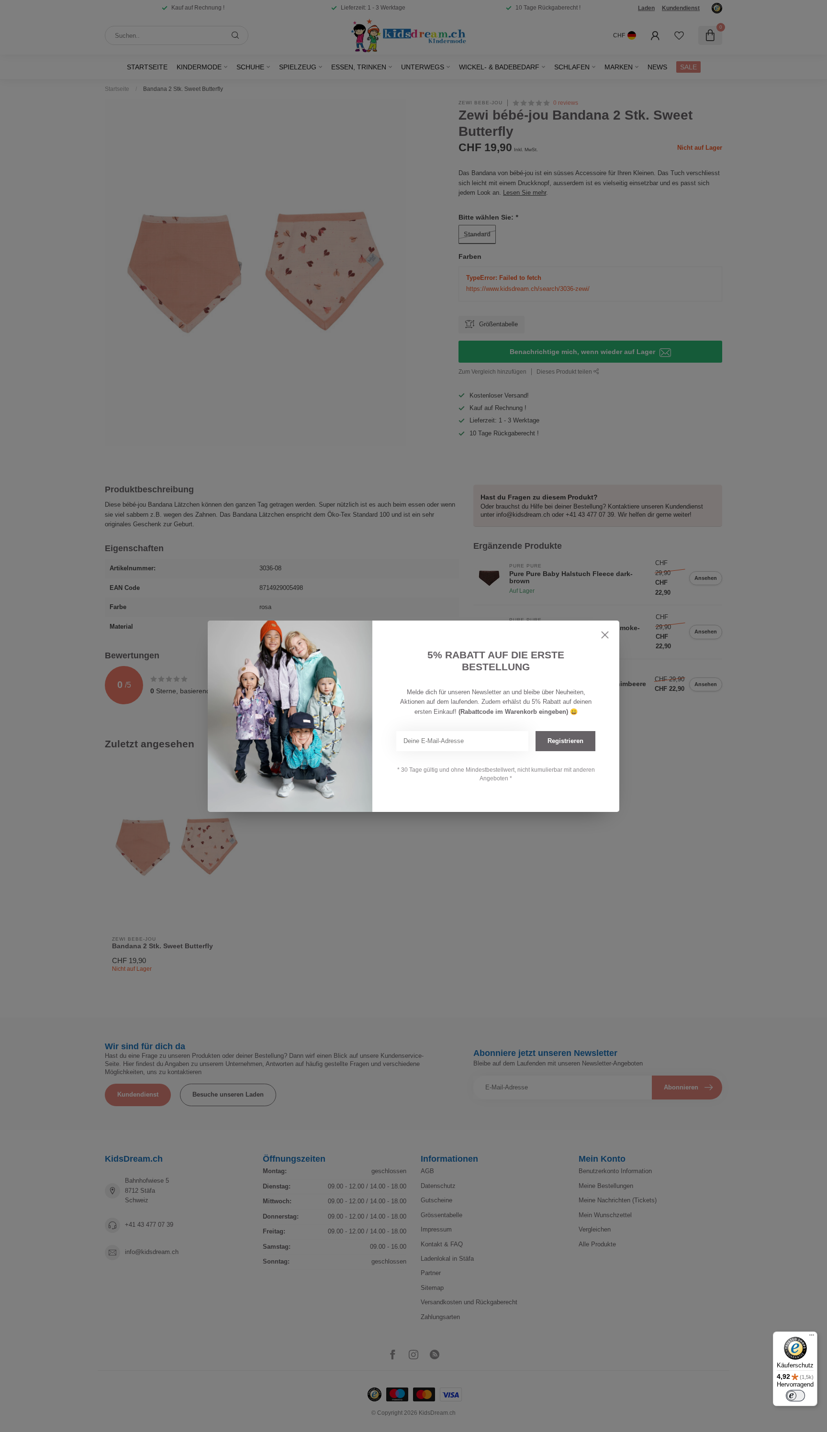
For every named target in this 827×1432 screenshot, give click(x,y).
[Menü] (811, 1337)
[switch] (795, 1395)
